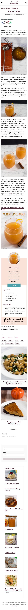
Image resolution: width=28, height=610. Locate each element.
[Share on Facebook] (2, 22)
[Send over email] (10, 22)
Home (3, 8)
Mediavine (14, 606)
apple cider (10, 337)
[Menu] (2, 3)
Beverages (15, 8)
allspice (3, 337)
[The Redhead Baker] (14, 3)
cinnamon (10, 340)
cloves (16, 340)
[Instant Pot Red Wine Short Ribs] (14, 501)
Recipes (8, 8)
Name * (5, 447)
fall (2, 343)
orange (17, 343)
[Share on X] (5, 22)
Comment (4, 434)
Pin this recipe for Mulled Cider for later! (12, 208)
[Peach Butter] (14, 521)
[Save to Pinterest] (8, 22)
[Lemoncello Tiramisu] (14, 475)
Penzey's (9, 193)
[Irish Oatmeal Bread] (14, 562)
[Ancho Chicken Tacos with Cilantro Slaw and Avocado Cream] (14, 581)
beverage (4, 340)
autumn (16, 337)
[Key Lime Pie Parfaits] (14, 539)
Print (14, 285)
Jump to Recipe (7, 26)
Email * (5, 452)
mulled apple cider (9, 343)
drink (22, 340)
